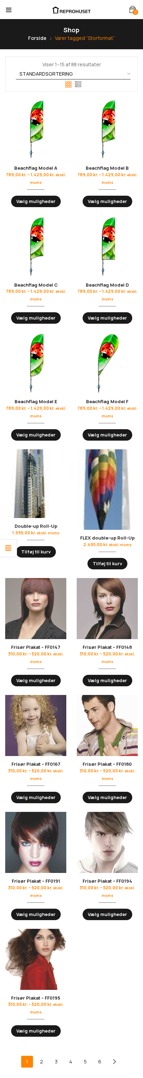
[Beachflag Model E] (35, 362)
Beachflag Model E (36, 401)
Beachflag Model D (107, 285)
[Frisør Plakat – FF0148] (107, 608)
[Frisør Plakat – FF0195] (35, 959)
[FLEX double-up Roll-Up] (107, 489)
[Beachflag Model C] (35, 246)
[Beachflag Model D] (107, 246)
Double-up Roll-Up (36, 526)
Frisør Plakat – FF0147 (35, 647)
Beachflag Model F (107, 401)
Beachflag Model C (36, 285)
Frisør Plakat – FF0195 (35, 998)
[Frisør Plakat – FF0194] (107, 842)
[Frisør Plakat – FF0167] (35, 725)
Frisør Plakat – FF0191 (36, 881)
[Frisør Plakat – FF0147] (35, 608)
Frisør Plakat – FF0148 (107, 647)
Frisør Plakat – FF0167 (35, 764)
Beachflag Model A (35, 168)
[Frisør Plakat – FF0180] (107, 725)
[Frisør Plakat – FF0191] (35, 842)
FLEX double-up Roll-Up (107, 538)
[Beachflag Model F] (107, 362)
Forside (37, 38)
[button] (132, 9)
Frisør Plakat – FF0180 (107, 764)
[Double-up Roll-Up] (35, 483)
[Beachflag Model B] (107, 129)
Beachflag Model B (107, 168)
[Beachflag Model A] (35, 129)
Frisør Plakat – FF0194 (107, 881)
